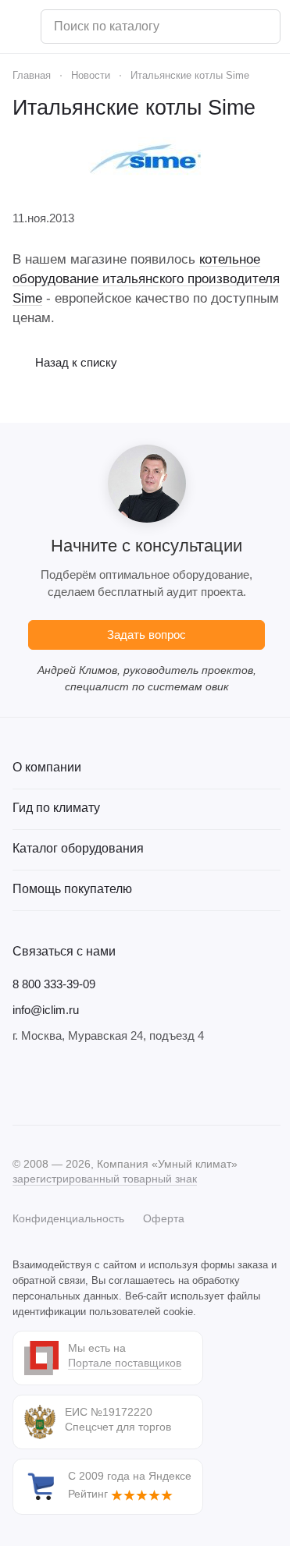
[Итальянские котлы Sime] (146, 156)
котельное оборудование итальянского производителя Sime (146, 279)
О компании (47, 767)
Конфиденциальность (68, 1218)
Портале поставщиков (124, 1362)
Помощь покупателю (72, 888)
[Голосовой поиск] (262, 26)
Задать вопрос (146, 634)
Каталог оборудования (78, 848)
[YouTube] (84, 1084)
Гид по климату (56, 807)
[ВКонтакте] (22, 1084)
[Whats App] (115, 1084)
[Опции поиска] (228, 26)
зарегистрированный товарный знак (105, 1178)
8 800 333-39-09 (54, 984)
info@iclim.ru (46, 1009)
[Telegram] (53, 1084)
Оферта (163, 1218)
